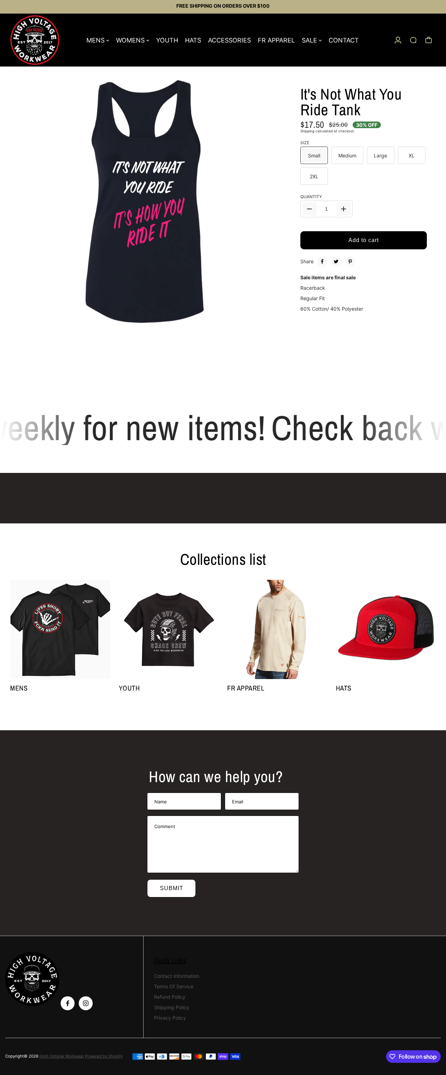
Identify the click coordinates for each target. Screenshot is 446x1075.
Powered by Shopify (104, 1056)
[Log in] (398, 40)
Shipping (307, 131)
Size (304, 143)
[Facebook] (322, 261)
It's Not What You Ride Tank (351, 101)
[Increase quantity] (344, 209)
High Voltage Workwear (61, 1056)
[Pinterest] (350, 261)
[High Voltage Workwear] (45, 40)
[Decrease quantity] (309, 209)
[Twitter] (336, 261)
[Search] (413, 40)
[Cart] (429, 40)
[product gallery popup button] (273, 350)
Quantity (311, 197)
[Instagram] (86, 1003)
